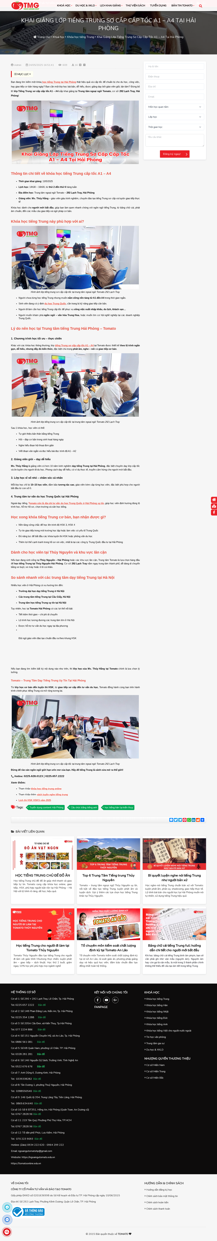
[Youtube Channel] (106, 999)
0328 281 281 (24, 1054)
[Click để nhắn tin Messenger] (7, 1207)
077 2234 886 (24, 1029)
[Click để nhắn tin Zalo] (7, 1219)
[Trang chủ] (214, 500)
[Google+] (115, 999)
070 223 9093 (24, 1139)
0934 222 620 (35, 1145)
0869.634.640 (24, 1103)
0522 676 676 (24, 1066)
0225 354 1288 (24, 1017)
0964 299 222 (55, 1145)
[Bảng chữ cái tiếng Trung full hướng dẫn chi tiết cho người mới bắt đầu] (174, 924)
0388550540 (24, 1091)
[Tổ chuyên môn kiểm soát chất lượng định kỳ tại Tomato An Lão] (108, 924)
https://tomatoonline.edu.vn (26, 1163)
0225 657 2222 (24, 1005)
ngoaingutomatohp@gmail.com (35, 1151)
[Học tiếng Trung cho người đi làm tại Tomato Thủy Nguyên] (42, 924)
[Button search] (200, 5)
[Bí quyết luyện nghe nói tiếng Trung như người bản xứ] (174, 854)
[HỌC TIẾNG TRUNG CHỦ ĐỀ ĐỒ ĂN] (42, 854)
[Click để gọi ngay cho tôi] (7, 1232)
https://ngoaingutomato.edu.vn (38, 1157)
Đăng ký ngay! (172, 154)
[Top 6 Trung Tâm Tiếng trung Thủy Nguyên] (108, 854)
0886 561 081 (24, 1042)
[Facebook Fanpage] (97, 999)
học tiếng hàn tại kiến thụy (119, 807)
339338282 (25, 1079)
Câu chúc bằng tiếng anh (84, 807)
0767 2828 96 (24, 1114)
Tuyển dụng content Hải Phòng (46, 807)
